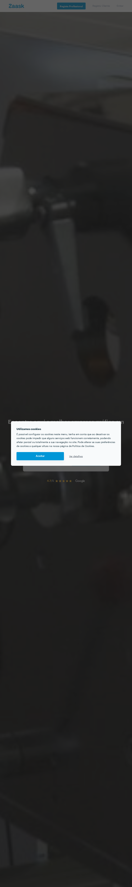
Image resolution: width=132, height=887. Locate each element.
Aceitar (40, 456)
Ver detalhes (76, 456)
